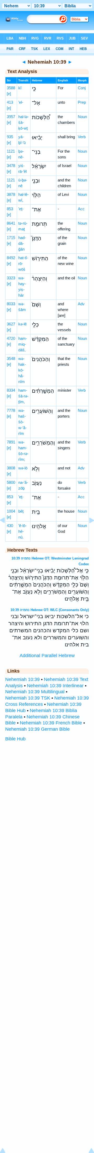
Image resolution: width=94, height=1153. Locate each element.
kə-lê (22, 324)
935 (10, 137)
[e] (9, 93)
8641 (11, 223)
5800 (11, 482)
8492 (11, 258)
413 (10, 102)
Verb (82, 137)
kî (19, 88)
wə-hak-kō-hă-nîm (22, 370)
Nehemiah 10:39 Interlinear (55, 685)
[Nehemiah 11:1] (87, 532)
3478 (11, 165)
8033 (11, 304)
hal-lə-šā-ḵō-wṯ (23, 122)
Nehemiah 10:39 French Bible (51, 722)
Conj (82, 88)
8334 (11, 390)
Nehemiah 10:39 (22, 679)
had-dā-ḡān (22, 243)
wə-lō (22, 468)
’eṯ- (21, 209)
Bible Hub (15, 738)
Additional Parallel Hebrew (47, 655)
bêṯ (21, 511)
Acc (81, 209)
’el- (20, 102)
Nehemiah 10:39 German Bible (37, 729)
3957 (11, 116)
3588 (11, 88)
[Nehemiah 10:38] (6, 532)
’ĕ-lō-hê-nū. (22, 531)
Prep (82, 102)
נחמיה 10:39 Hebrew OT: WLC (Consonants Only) (49, 610)
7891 (11, 442)
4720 (11, 338)
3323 (11, 278)
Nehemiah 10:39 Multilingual (34, 691)
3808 (11, 468)
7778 (11, 410)
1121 (11, 151)
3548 (11, 358)
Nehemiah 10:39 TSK (27, 698)
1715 (11, 237)
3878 (11, 194)
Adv (81, 304)
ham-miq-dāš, (22, 344)
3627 (11, 324)
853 (10, 209)
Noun (82, 116)
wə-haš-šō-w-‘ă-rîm (22, 422)
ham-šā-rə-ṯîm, (23, 396)
